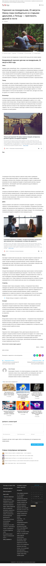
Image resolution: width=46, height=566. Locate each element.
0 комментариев (37, 53)
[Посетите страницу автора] (4, 370)
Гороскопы (6, 21)
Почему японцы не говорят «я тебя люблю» (16, 298)
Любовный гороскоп (8, 488)
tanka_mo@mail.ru (7, 539)
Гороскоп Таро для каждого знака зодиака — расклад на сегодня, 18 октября (37, 412)
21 (38, 496)
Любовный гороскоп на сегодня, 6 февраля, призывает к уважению (9, 412)
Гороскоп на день (7, 53)
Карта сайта (6, 494)
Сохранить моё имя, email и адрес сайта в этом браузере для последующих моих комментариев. (21, 440)
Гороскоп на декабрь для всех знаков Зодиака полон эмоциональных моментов (23, 396)
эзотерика (7, 350)
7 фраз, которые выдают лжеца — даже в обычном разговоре (15, 463)
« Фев (36, 503)
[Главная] (2, 21)
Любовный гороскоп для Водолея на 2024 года (23, 412)
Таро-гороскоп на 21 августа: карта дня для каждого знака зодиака (9, 393)
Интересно (19, 490)
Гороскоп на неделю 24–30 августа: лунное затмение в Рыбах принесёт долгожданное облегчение (21, 460)
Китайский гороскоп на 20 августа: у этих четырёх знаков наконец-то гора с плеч (18, 458)
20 (36, 496)
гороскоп (9, 57)
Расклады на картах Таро (9, 485)
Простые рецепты (7, 491)
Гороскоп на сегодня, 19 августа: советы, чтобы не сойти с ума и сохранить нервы (19, 455)
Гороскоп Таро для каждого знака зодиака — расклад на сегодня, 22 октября (37, 394)
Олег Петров (28, 53)
